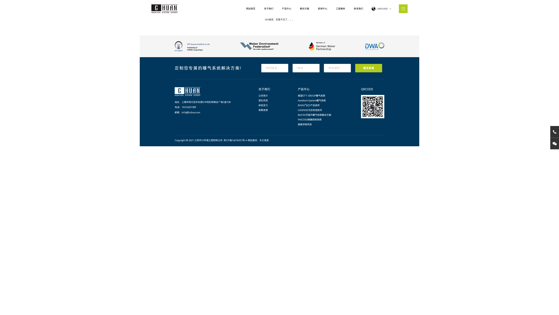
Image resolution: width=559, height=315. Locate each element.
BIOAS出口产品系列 (309, 105)
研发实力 (263, 105)
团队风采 (263, 100)
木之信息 (264, 140)
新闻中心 (322, 8)
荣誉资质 (263, 110)
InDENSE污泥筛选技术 (310, 110)
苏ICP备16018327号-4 (235, 140)
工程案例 (340, 8)
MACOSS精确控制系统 (310, 119)
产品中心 (286, 8)
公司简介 (263, 95)
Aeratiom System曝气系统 (312, 100)
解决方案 (304, 8)
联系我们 (358, 8)
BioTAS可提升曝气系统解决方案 (314, 115)
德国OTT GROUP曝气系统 (311, 95)
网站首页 (250, 8)
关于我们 (268, 8)
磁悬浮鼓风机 (305, 124)
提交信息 (368, 68)
